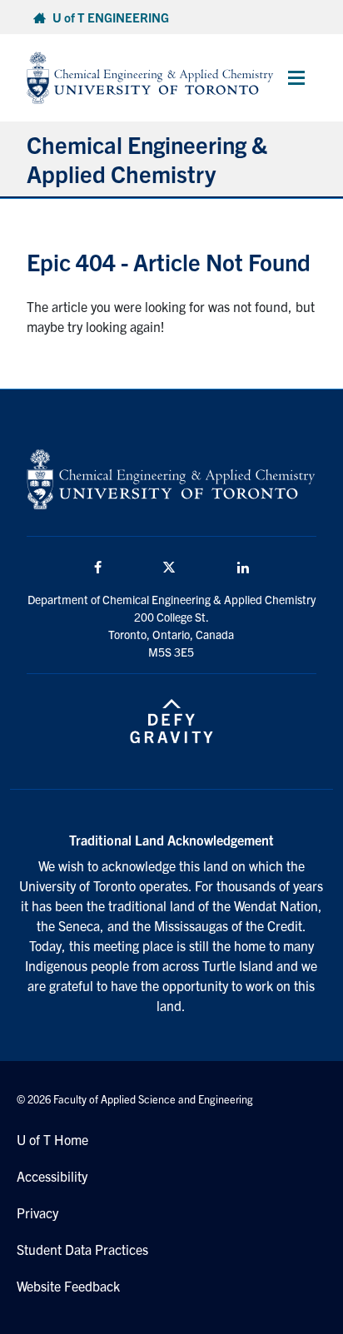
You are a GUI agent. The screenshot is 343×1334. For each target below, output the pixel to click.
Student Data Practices (82, 1249)
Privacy (37, 1212)
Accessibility (52, 1176)
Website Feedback (68, 1285)
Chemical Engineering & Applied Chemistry (147, 158)
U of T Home (52, 1139)
